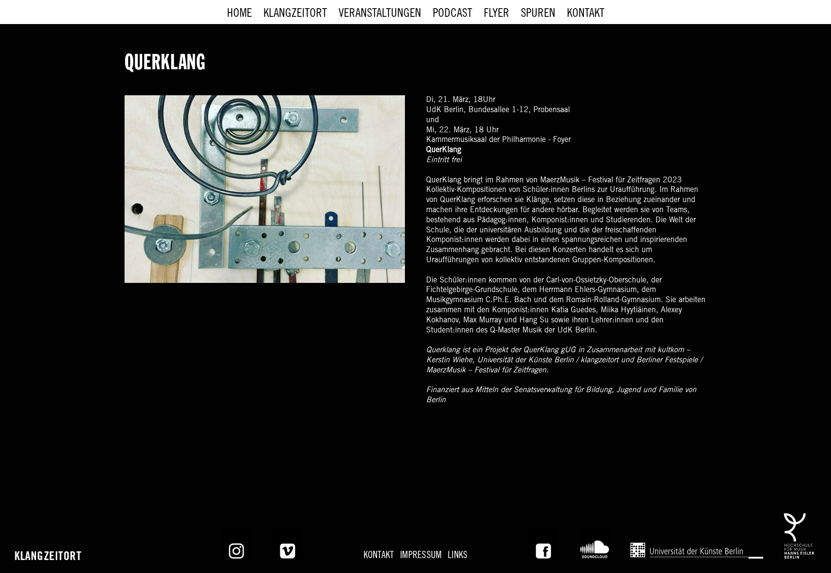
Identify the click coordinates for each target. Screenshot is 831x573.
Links (457, 556)
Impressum (420, 556)
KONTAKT (379, 556)
